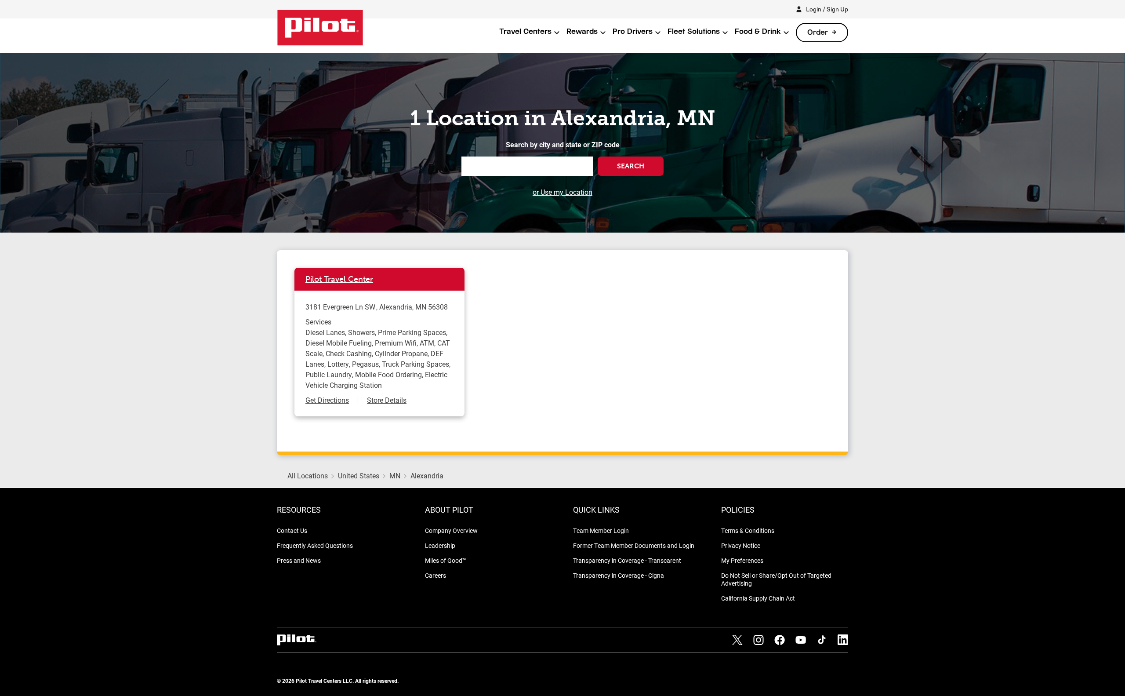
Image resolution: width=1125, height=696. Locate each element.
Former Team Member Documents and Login (633, 545)
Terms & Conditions (747, 530)
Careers (435, 575)
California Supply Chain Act (758, 598)
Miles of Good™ (445, 560)
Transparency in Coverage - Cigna (618, 575)
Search (630, 166)
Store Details (386, 399)
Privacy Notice (740, 545)
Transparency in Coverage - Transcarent (627, 560)
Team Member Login (601, 530)
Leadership (440, 545)
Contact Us (292, 530)
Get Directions (327, 399)
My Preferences (742, 560)
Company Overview (451, 530)
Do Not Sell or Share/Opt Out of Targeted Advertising (776, 579)
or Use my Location (562, 192)
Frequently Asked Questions (315, 545)
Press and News (299, 560)
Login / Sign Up (827, 9)
